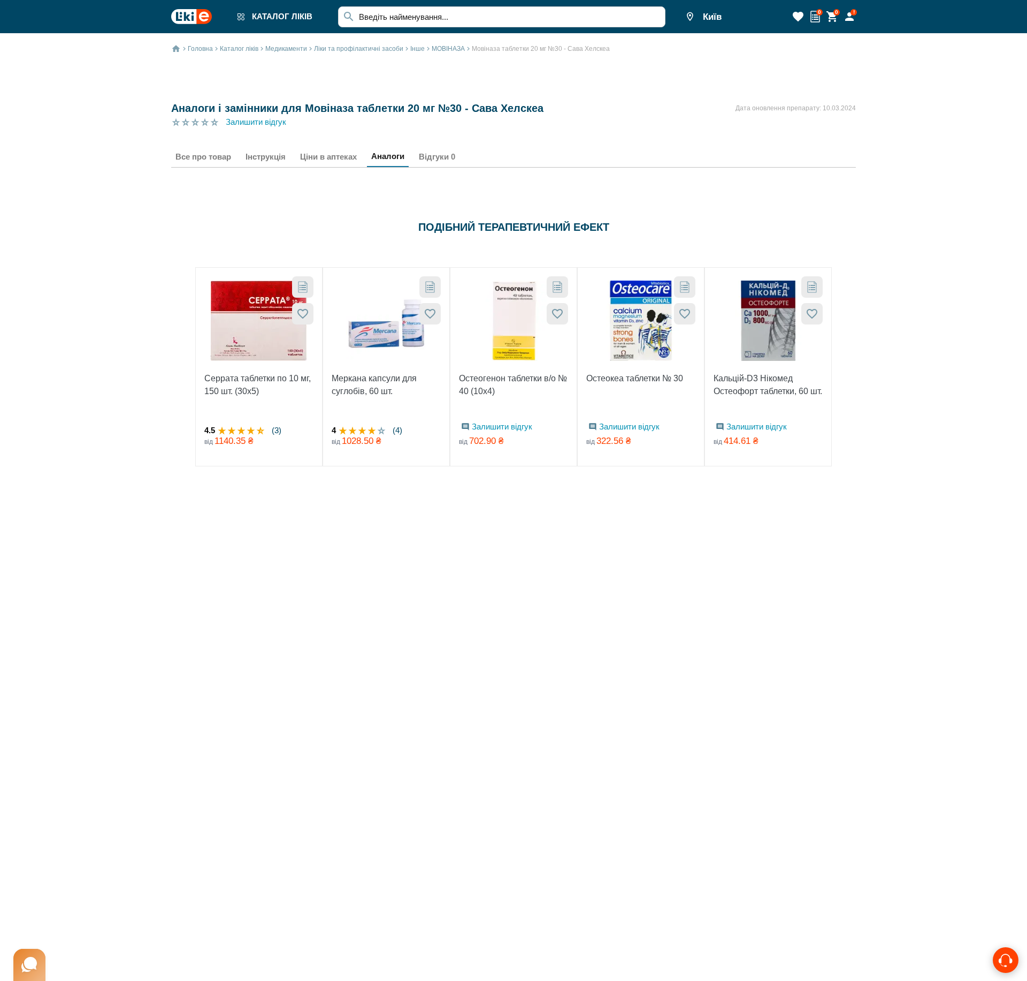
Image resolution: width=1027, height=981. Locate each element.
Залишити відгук (256, 121)
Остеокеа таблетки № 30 (634, 378)
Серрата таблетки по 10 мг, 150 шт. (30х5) (257, 385)
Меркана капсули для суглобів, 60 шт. (374, 385)
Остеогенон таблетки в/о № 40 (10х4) (513, 385)
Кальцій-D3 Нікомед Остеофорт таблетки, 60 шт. (768, 385)
